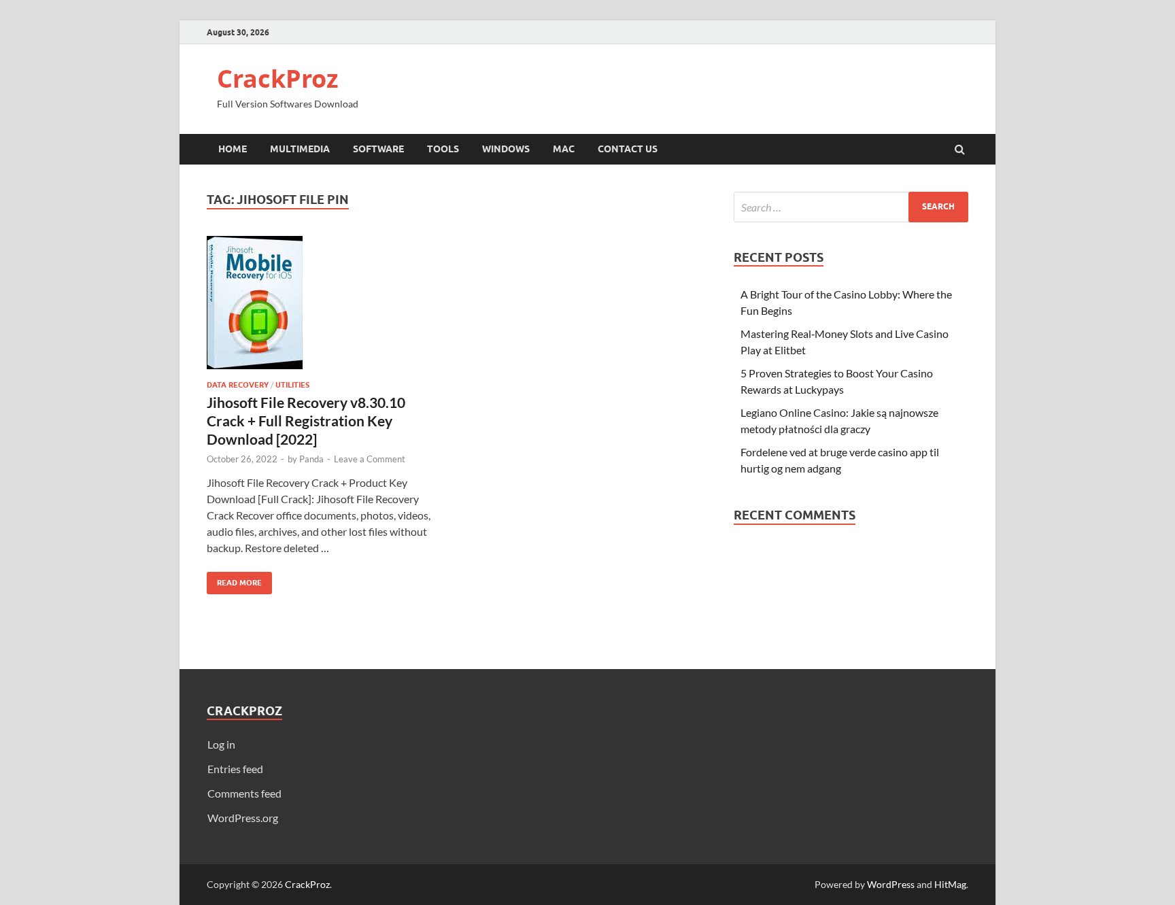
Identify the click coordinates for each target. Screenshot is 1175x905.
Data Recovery (238, 385)
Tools (443, 148)
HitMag (950, 884)
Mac (564, 148)
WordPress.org (242, 817)
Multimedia (300, 148)
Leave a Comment (369, 459)
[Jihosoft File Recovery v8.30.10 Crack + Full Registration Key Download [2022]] (325, 308)
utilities (292, 385)
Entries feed (235, 768)
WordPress (891, 884)
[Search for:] (851, 207)
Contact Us (628, 148)
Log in (221, 744)
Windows (506, 148)
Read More (234, 579)
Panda (311, 459)
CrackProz (278, 78)
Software (378, 148)
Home (232, 148)
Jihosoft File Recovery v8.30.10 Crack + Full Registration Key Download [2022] (306, 421)
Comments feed (244, 793)
